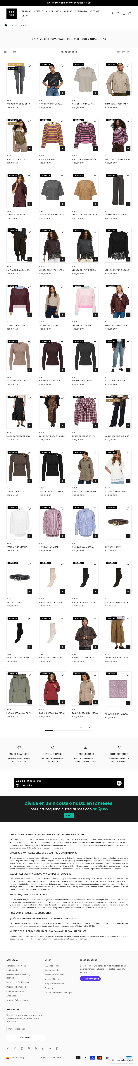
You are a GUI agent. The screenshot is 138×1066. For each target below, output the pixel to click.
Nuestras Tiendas (52, 979)
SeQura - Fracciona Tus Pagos (58, 992)
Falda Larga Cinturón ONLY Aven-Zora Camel (117, 658)
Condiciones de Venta (16, 966)
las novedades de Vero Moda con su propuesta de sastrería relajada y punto (90, 869)
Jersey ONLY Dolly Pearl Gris (52, 215)
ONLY (8, 100)
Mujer (49, 11)
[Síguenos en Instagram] (21, 1048)
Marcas (67, 11)
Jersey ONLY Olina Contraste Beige (48, 325)
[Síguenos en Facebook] (7, 1048)
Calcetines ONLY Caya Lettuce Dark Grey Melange (83, 602)
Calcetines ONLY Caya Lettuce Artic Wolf (50, 658)
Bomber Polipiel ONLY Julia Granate (116, 325)
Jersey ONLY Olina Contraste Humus (15, 325)
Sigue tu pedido (52, 970)
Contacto (81, 11)
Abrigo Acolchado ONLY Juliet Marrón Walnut (85, 492)
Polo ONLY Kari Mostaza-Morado (48, 159)
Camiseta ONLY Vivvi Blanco (115, 492)
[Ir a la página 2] (89, 727)
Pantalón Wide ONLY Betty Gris (115, 215)
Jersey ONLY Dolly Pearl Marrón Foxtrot (85, 215)
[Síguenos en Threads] (28, 1048)
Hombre (38, 11)
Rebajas (26, 11)
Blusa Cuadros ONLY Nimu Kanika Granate (83, 436)
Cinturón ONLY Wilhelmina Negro (15, 602)
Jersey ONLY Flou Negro (51, 492)
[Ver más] (69, 809)
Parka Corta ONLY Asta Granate (51, 713)
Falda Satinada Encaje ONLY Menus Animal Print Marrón (52, 436)
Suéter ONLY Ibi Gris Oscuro (82, 381)
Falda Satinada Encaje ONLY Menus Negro (18, 436)
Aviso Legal (11, 996)
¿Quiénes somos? (52, 966)
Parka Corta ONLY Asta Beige (84, 713)
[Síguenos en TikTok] (43, 1048)
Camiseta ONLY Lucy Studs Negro (49, 104)
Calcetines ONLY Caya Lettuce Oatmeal (50, 602)
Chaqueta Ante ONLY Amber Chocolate (83, 658)
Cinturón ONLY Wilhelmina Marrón (115, 547)
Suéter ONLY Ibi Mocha (18, 381)
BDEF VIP (94, 11)
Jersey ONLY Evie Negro (117, 270)
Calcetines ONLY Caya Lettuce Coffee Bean (116, 602)
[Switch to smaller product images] (10, 52)
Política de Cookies (15, 991)
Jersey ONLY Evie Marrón (52, 270)
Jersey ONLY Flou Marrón (15, 492)
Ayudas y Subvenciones (17, 1000)
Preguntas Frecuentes (54, 983)
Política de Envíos (14, 970)
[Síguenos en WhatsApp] (57, 1048)
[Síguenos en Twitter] (14, 1048)
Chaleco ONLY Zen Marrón (15, 159)
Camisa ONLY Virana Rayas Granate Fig (49, 547)
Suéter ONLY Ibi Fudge (50, 381)
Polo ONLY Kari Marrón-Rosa (85, 159)
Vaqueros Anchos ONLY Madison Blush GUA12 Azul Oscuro (117, 436)
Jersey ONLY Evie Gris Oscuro (83, 270)
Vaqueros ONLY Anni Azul (115, 381)
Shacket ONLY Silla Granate (16, 215)
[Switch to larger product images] (5, 52)
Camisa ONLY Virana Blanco (16, 547)
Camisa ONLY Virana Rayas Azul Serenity (83, 547)
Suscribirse (26, 1037)
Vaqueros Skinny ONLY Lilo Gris (18, 104)
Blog (25, 16)
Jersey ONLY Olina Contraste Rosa (81, 325)
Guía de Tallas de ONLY (77, 939)
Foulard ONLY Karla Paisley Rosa (115, 714)
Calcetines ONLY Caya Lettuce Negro (17, 658)
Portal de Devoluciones (55, 975)
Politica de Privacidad (16, 987)
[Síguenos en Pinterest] (35, 1048)
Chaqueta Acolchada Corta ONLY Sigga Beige (117, 104)
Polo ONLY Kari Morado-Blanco (118, 159)
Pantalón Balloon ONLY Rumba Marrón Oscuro (19, 270)
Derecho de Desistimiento (18, 982)
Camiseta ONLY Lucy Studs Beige (82, 104)
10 (81, 727)
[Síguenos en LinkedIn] (50, 1048)
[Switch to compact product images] (14, 52)
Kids (58, 11)
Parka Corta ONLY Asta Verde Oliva (18, 713)
